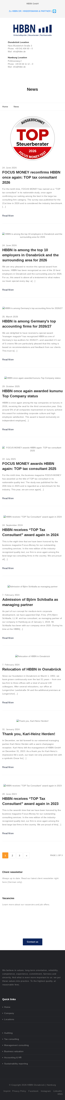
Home (7, 1007)
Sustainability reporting (16, 1063)
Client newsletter (12, 872)
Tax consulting (11, 1039)
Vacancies (8, 898)
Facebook (33, 1091)
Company (9, 1013)
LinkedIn (57, 1091)
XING (60, 1094)
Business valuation (13, 1051)
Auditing (8, 1033)
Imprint (6, 1091)
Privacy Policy (19, 1091)
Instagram (46, 1091)
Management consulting (16, 1045)
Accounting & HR (13, 1057)
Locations (9, 1019)
